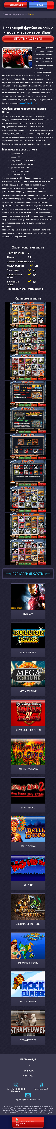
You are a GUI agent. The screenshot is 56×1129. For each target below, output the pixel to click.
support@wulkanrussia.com (28, 1099)
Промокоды (28, 1059)
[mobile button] (50, 5)
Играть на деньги (28, 38)
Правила (28, 1070)
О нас (28, 1065)
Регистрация (16, 5)
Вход (40, 5)
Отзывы (28, 1076)
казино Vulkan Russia (28, 103)
